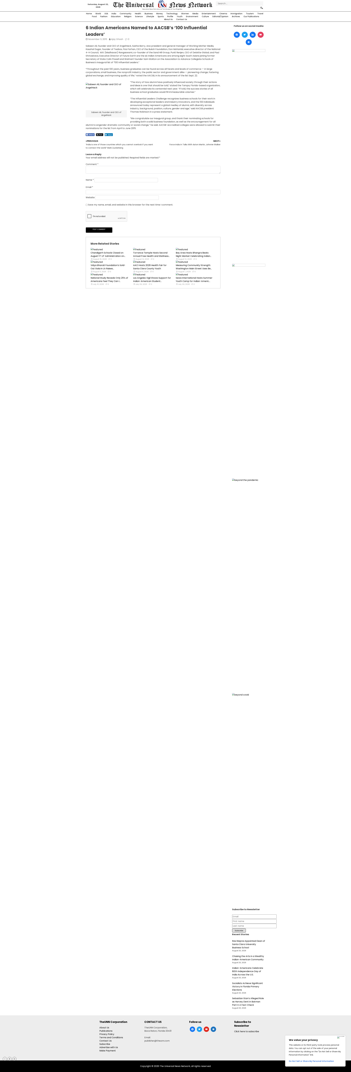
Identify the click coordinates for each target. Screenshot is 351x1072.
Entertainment (209, 13)
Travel (260, 13)
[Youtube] (261, 34)
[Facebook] (237, 34)
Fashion (103, 16)
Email (89, 187)
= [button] (14, 1059)
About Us (168, 19)
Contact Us (181, 19)
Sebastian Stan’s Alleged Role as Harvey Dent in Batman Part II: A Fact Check (248, 1002)
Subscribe (104, 1044)
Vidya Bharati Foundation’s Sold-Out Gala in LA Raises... (108, 267)
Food (94, 16)
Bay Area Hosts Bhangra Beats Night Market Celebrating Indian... (193, 254)
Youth (179, 16)
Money (159, 13)
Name (90, 180)
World (98, 13)
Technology (172, 13)
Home (89, 13)
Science (139, 16)
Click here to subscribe (246, 1031)
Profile (170, 16)
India (114, 13)
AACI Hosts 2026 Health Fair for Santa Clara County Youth (150, 267)
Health (138, 13)
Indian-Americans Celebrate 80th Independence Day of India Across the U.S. (247, 971)
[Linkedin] (253, 34)
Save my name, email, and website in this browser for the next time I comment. (130, 204)
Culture (205, 16)
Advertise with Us (108, 1047)
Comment (92, 164)
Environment (192, 16)
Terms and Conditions (111, 1037)
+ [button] (10, 1059)
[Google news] (249, 42)
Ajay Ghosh (117, 39)
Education (116, 16)
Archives (236, 16)
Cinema (223, 13)
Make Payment (107, 1050)
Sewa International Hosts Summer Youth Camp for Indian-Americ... (194, 279)
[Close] (340, 1037)
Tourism (250, 13)
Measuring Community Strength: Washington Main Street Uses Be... (194, 267)
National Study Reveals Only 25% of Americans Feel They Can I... (109, 279)
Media (195, 13)
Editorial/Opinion (220, 16)
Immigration (236, 13)
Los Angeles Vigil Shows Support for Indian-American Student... (152, 279)
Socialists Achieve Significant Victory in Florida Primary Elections (247, 986)
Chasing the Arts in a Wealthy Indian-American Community (248, 958)
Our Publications (251, 16)
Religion (127, 16)
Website (90, 197)
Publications (105, 1030)
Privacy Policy (106, 1034)
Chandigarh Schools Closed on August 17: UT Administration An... (108, 254)
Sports (161, 16)
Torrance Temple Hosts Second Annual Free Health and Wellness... (151, 254)
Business (149, 13)
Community (125, 13)
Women (185, 13)
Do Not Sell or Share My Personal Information (311, 1061)
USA (106, 13)
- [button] (5, 1059)
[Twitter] (245, 34)
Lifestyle (150, 16)
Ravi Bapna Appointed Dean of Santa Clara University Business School (248, 944)
